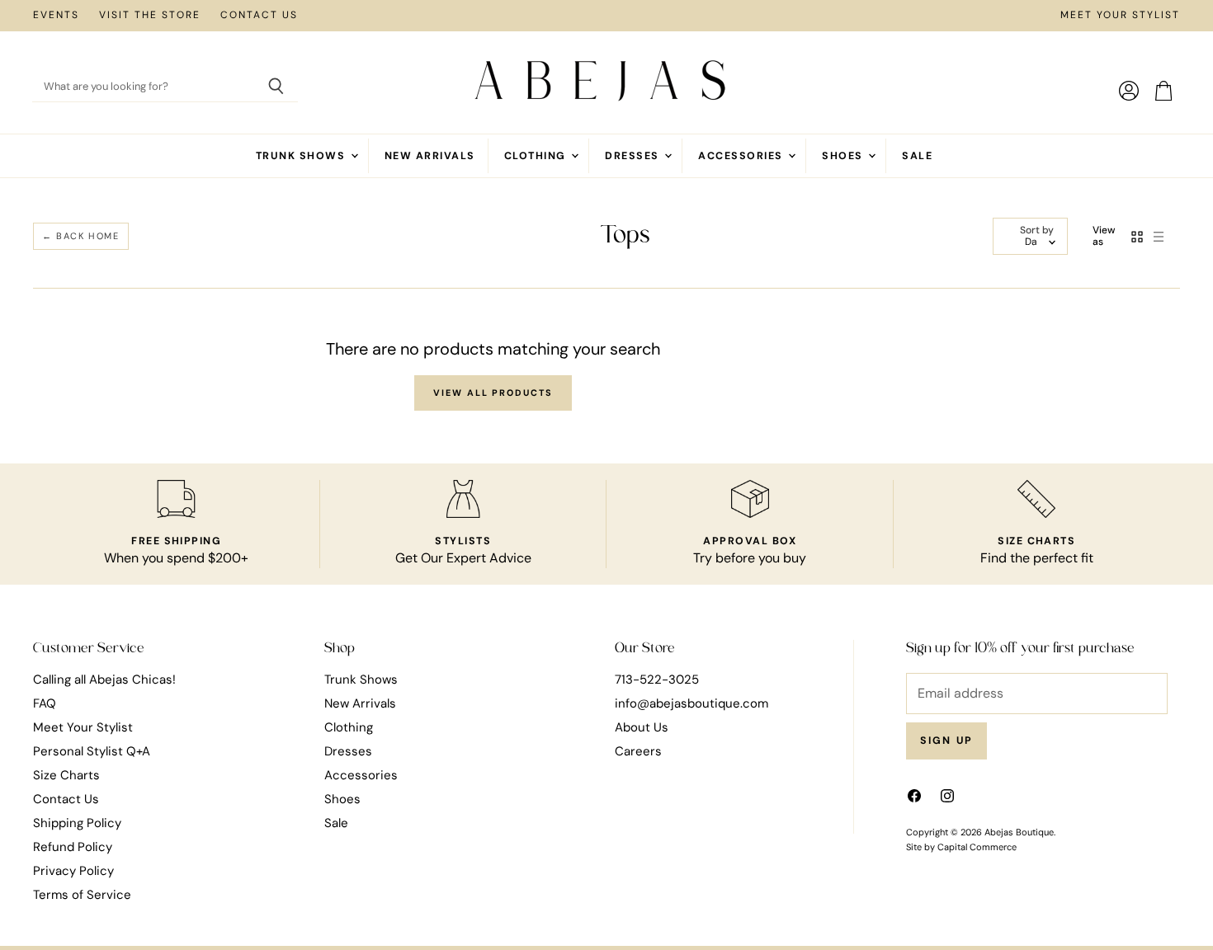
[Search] (276, 87)
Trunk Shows (302, 155)
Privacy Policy (73, 871)
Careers (638, 751)
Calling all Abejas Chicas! (104, 679)
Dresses (634, 155)
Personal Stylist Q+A (91, 751)
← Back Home (81, 236)
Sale (917, 155)
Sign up (947, 740)
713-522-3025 (657, 679)
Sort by (1037, 231)
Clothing (536, 155)
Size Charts (66, 775)
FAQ (44, 703)
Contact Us (259, 15)
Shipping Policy (77, 823)
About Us (641, 727)
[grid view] (1137, 236)
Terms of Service (82, 895)
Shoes (844, 155)
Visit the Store (150, 15)
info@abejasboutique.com (691, 703)
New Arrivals (430, 155)
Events (56, 15)
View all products (493, 392)
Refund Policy (72, 847)
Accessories (742, 155)
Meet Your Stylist (1120, 15)
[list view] (1158, 236)
